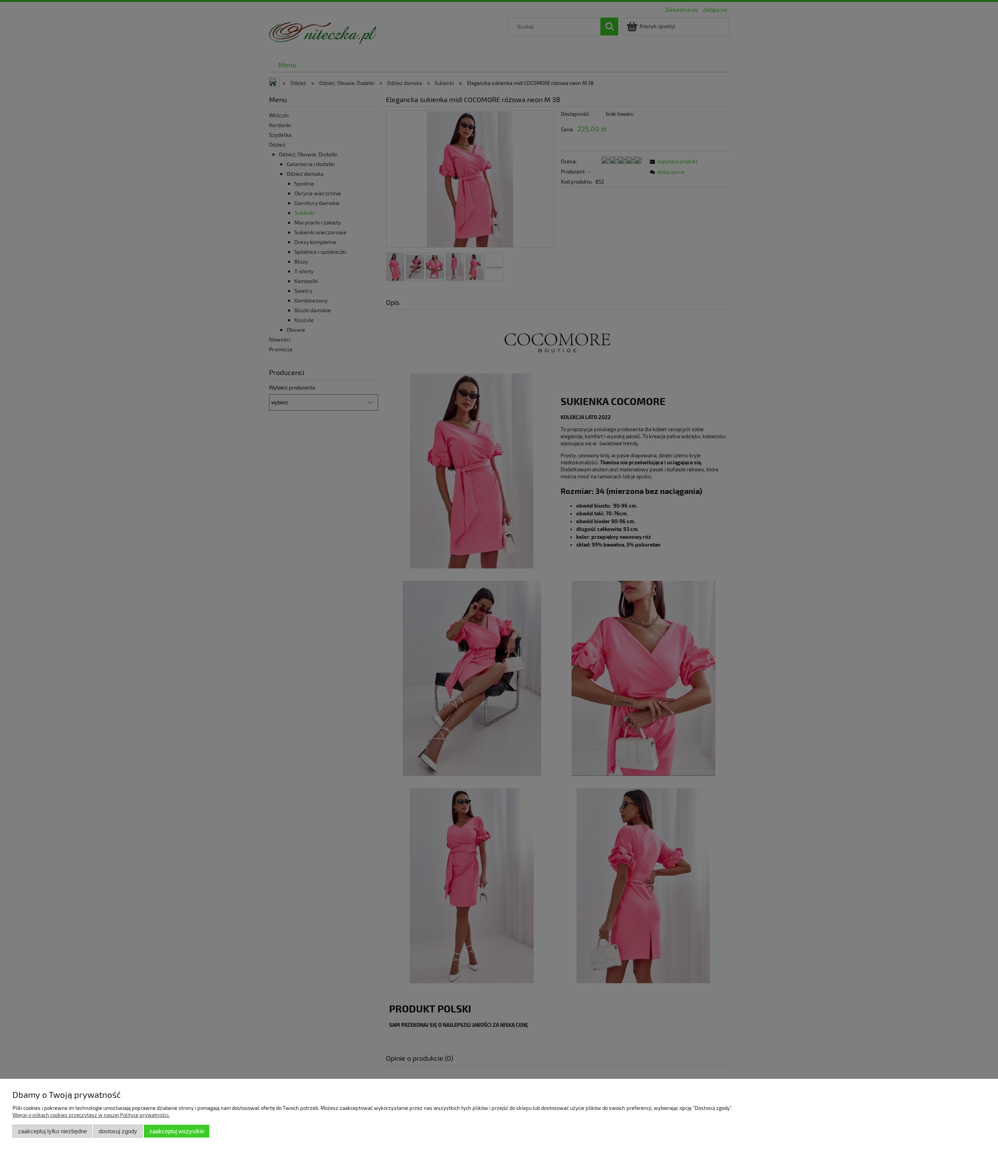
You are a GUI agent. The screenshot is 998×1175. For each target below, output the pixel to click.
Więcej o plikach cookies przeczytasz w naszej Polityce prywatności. (91, 1115)
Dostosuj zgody (118, 1131)
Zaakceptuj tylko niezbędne (52, 1131)
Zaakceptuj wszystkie (176, 1131)
